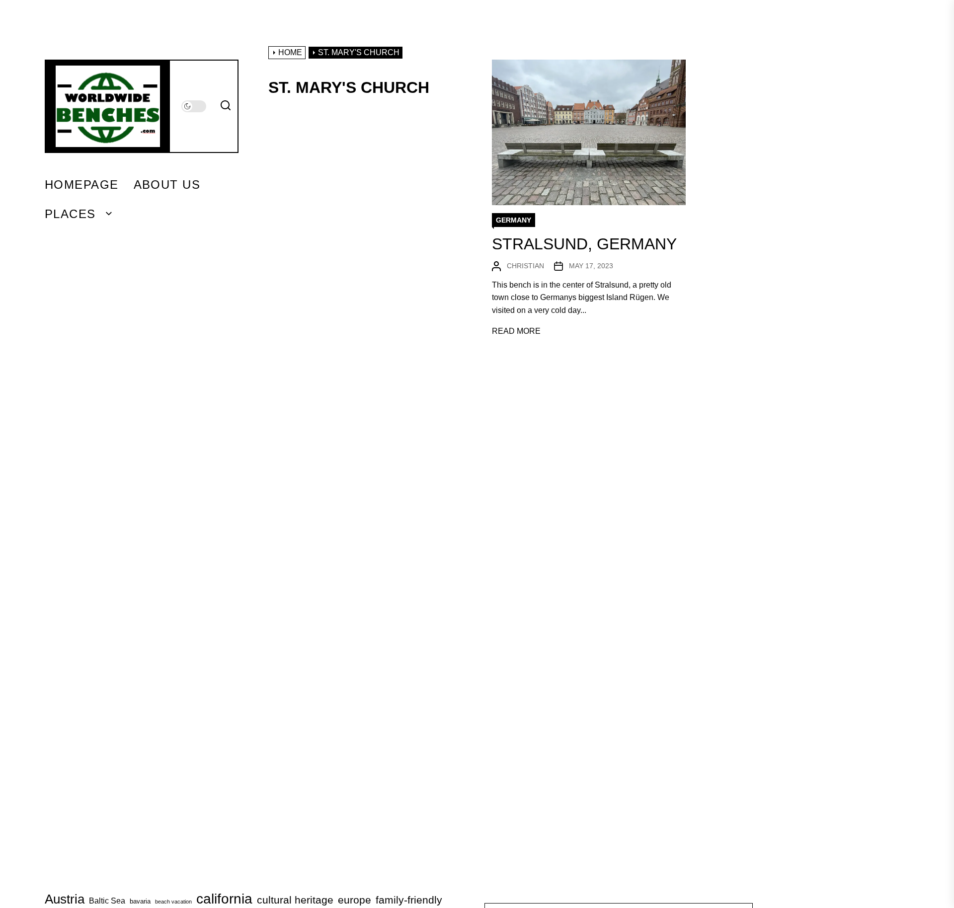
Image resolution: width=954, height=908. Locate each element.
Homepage (82, 184)
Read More (516, 331)
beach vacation (173, 902)
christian (525, 266)
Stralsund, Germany (584, 244)
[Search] (226, 106)
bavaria (140, 901)
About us (167, 184)
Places (70, 214)
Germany (513, 220)
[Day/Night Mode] (193, 106)
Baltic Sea (107, 901)
